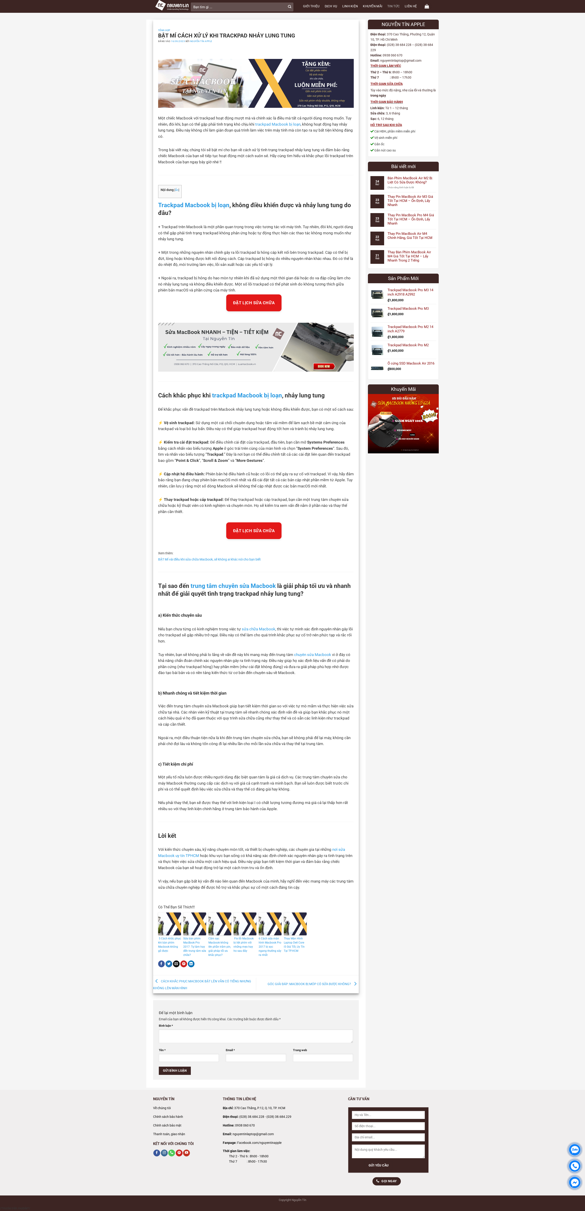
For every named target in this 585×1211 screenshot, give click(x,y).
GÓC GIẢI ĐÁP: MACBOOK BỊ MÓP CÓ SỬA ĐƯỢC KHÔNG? (310, 984)
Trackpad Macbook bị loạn (193, 205)
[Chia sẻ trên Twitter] (168, 964)
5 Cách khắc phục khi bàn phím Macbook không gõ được (169, 944)
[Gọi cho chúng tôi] (171, 1153)
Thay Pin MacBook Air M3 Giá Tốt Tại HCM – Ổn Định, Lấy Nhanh (410, 201)
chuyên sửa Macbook (312, 655)
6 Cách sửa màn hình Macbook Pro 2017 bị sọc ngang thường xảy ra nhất (270, 947)
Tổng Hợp (164, 30)
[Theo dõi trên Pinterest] (179, 1153)
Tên (162, 1050)
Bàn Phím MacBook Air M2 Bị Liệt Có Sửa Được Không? (410, 180)
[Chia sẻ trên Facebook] (161, 964)
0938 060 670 (245, 1125)
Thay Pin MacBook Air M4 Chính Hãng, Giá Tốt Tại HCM (410, 236)
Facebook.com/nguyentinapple (259, 1143)
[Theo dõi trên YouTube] (186, 1153)
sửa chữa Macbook (258, 629)
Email (230, 1050)
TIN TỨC (393, 6)
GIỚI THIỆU (311, 6)
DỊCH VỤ (331, 6)
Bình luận (166, 1025)
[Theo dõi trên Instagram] (164, 1153)
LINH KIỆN (350, 6)
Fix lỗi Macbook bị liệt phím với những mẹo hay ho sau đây (244, 944)
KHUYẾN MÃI (372, 6)
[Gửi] (289, 7)
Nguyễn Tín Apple (201, 41)
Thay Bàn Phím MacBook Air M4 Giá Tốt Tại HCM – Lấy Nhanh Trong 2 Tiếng (409, 256)
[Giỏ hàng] (426, 6)
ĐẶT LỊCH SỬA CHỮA (254, 302)
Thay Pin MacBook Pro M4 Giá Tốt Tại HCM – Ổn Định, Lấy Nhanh (411, 219)
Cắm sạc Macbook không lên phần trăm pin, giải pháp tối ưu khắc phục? (219, 947)
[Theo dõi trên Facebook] (156, 1153)
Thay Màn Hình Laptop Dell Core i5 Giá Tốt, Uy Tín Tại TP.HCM (294, 944)
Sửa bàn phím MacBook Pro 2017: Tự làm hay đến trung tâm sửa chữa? (194, 947)
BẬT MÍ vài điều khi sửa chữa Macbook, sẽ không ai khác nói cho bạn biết (209, 559)
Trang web (300, 1050)
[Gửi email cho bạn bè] (176, 964)
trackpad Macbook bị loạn (277, 124)
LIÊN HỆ (411, 6)
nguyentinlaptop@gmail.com (253, 1134)
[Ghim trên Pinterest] (183, 964)
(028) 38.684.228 (251, 1117)
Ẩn (176, 190)
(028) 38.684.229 (278, 1117)
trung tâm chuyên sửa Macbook (233, 585)
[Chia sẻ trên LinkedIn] (191, 964)
